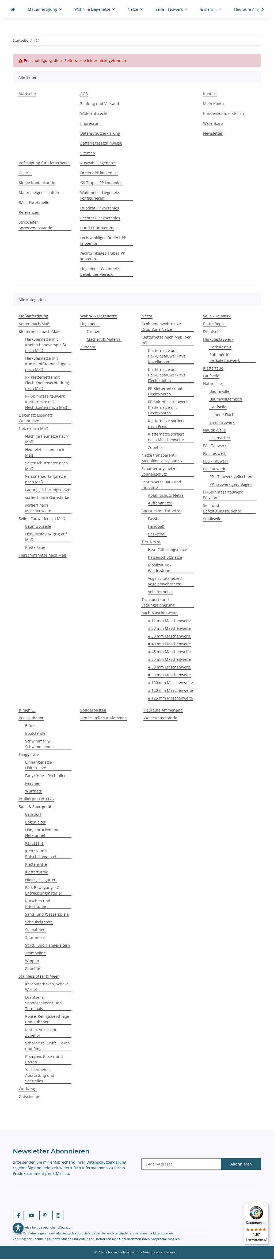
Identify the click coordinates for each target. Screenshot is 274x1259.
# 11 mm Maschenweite (169, 620)
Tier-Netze (151, 541)
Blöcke (31, 725)
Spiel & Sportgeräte (36, 806)
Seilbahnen (35, 929)
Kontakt (210, 93)
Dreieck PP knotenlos (98, 172)
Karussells (34, 843)
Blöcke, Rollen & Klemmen (103, 717)
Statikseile (212, 518)
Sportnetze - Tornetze (161, 510)
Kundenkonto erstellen (223, 113)
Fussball (155, 518)
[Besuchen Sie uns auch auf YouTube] (31, 1215)
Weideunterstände (160, 717)
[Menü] (265, 1206)
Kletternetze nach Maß (39, 331)
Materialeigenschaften (39, 192)
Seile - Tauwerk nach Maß (42, 518)
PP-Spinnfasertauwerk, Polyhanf (223, 494)
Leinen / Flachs (223, 414)
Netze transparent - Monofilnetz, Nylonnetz (162, 458)
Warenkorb (213, 123)
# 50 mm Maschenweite (169, 659)
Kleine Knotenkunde (37, 182)
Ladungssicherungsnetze (47, 489)
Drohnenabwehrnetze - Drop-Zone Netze (162, 326)
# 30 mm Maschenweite (169, 636)
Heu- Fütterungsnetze (167, 549)
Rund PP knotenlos (97, 227)
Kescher (32, 783)
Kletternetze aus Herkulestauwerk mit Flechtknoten (166, 375)
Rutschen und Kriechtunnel (37, 903)
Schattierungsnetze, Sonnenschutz (159, 471)
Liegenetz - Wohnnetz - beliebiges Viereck (100, 271)
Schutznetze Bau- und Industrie (161, 484)
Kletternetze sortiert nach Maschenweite (166, 437)
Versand (79, 1227)
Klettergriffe (36, 864)
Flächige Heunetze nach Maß (46, 439)
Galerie (25, 172)
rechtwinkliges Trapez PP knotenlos (102, 256)
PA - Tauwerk (214, 445)
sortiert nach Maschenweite (38, 508)
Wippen (32, 960)
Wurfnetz (33, 791)
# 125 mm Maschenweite (170, 698)
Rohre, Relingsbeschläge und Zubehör (47, 1019)
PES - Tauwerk (215, 461)
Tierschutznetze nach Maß (42, 555)
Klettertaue (35, 547)
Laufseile (211, 375)
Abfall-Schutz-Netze (166, 495)
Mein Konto (213, 103)
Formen (93, 331)
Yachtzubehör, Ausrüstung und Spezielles (39, 1075)
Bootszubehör (31, 717)
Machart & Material (104, 339)
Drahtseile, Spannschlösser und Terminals (43, 1003)
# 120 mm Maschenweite (170, 690)
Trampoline (35, 952)
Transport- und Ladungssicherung (158, 602)
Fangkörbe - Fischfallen (46, 775)
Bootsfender (36, 733)
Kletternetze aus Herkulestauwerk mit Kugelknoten (166, 356)
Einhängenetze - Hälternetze (39, 765)
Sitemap (87, 153)
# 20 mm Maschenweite (169, 628)
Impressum (90, 123)
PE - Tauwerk (214, 453)
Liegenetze (90, 323)
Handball (156, 526)
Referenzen (29, 212)
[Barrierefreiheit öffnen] (18, 1228)
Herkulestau (220, 346)
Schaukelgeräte (39, 921)
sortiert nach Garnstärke (47, 497)
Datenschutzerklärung (100, 133)
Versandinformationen (190, 1233)
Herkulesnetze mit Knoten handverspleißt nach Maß (45, 345)
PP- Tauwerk (214, 468)
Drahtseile (212, 331)
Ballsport (33, 814)
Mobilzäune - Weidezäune (160, 567)
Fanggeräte (29, 754)
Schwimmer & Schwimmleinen (39, 744)
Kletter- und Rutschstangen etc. (42, 853)
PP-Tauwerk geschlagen (231, 484)
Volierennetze (160, 591)
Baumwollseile (38, 526)
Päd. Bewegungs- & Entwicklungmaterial (43, 890)
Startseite (27, 93)
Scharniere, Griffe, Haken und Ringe (47, 1045)
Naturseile (212, 383)
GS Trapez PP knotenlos (101, 182)
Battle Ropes (214, 323)
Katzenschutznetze (165, 557)
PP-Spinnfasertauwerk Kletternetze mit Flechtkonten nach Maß (46, 402)
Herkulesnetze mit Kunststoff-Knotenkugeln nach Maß (47, 364)
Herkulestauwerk (218, 339)
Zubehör (88, 346)
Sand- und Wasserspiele (47, 914)
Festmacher (220, 437)
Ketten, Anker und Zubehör (41, 1032)
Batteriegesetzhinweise (101, 143)
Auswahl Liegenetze (98, 162)
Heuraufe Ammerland (163, 710)
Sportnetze (35, 937)
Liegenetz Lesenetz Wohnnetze (36, 418)
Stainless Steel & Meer (39, 976)
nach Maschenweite (159, 612)
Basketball (157, 534)
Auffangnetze (160, 503)
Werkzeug (27, 1088)
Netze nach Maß (33, 428)
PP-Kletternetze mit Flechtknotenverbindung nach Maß (47, 383)
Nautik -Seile (214, 430)
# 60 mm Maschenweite (169, 667)
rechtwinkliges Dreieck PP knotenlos (103, 240)
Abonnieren (241, 1164)
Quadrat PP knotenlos (99, 208)
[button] (259, 9)
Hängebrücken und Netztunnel (42, 832)
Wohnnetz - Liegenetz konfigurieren (99, 195)
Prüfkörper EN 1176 (36, 798)
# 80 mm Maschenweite (169, 674)
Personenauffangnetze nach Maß (45, 479)
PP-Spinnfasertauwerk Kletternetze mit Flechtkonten (168, 407)
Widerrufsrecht (94, 113)
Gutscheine (29, 1096)
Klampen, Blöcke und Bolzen (44, 1059)
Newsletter (213, 133)
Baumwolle (219, 391)
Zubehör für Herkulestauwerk (225, 357)
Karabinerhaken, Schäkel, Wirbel (47, 986)
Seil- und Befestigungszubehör (222, 508)
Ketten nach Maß (34, 323)
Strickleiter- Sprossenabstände (35, 225)
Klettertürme (36, 872)
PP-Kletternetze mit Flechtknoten (165, 391)
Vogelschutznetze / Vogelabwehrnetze (165, 581)
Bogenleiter (35, 822)
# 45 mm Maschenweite (169, 651)
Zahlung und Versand (99, 103)
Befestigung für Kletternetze (44, 162)
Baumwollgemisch (226, 399)
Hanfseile (218, 406)
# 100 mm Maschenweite (170, 682)
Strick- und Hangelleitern (47, 945)
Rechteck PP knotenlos (100, 217)
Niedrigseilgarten (40, 879)
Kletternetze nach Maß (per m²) (166, 340)
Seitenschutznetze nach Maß (46, 465)
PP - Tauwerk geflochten (231, 476)
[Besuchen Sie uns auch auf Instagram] (57, 1215)
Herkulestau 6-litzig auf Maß (46, 536)
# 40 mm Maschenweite (169, 643)
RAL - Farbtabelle (34, 202)
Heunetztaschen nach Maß (44, 452)
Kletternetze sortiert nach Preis (166, 423)
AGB (84, 93)
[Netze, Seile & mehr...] (12, 9)
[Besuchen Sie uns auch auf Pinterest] (44, 1215)
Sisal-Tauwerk (222, 422)
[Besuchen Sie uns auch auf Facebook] (18, 1215)
